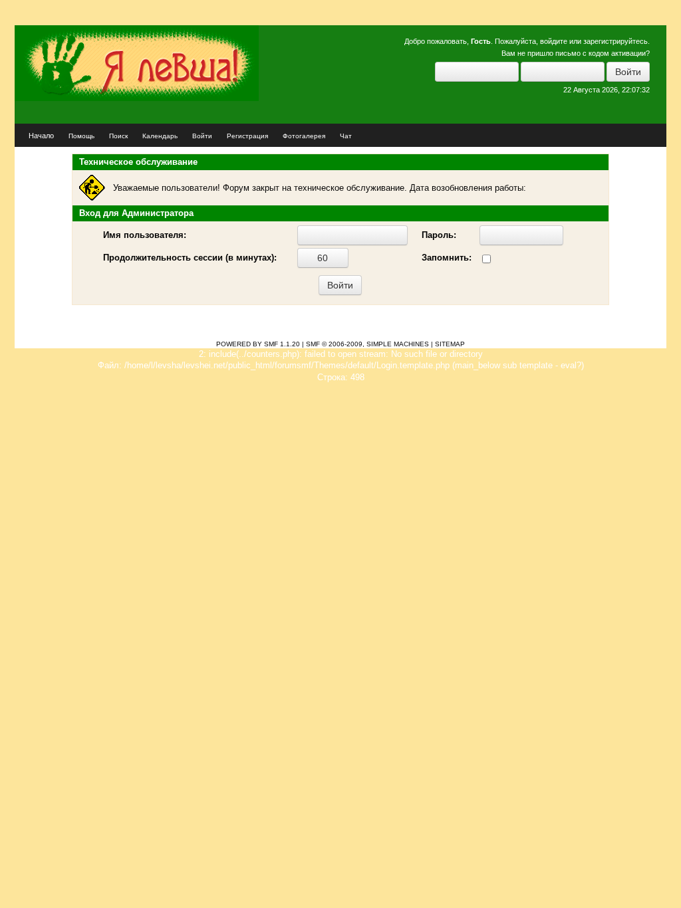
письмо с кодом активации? (602, 53)
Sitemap (450, 344)
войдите (553, 41)
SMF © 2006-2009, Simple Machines (367, 344)
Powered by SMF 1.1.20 (258, 344)
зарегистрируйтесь (615, 41)
